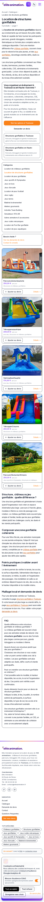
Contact (5, 810)
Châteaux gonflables (11, 829)
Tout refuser (27, 889)
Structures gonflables (31, 829)
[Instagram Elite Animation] (9, 790)
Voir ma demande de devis (13, 240)
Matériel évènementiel (13, 203)
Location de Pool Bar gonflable (16, 225)
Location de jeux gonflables (15, 176)
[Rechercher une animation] (28, 4)
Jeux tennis (8, 199)
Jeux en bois (9, 184)
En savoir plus (35, 893)
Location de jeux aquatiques (15, 229)
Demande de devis (9, 807)
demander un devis (9, 611)
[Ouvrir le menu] (39, 4)
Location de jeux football (14, 191)
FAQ (20, 851)
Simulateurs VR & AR (12, 214)
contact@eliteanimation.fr (16, 784)
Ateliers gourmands (11, 206)
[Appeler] (34, 4)
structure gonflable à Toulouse (29, 599)
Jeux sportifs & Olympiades (15, 180)
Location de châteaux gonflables (17, 169)
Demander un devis (22, 129)
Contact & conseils (10, 243)
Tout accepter (11, 889)
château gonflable (21, 48)
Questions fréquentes (10, 814)
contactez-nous (31, 851)
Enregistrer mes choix (14, 894)
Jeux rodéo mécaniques (13, 221)
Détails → (37, 292)
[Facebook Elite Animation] (4, 790)
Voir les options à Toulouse (22, 123)
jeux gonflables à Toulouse (17, 605)
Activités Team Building (13, 210)
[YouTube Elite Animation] (15, 790)
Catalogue (13, 12)
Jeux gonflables (9, 833)
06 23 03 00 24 (11, 782)
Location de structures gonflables (18, 173)
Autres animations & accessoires (16, 218)
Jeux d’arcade (10, 188)
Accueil (5, 12)
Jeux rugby (8, 195)
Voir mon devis (9, 818)
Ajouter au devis (14, 292)
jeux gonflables (29, 553)
